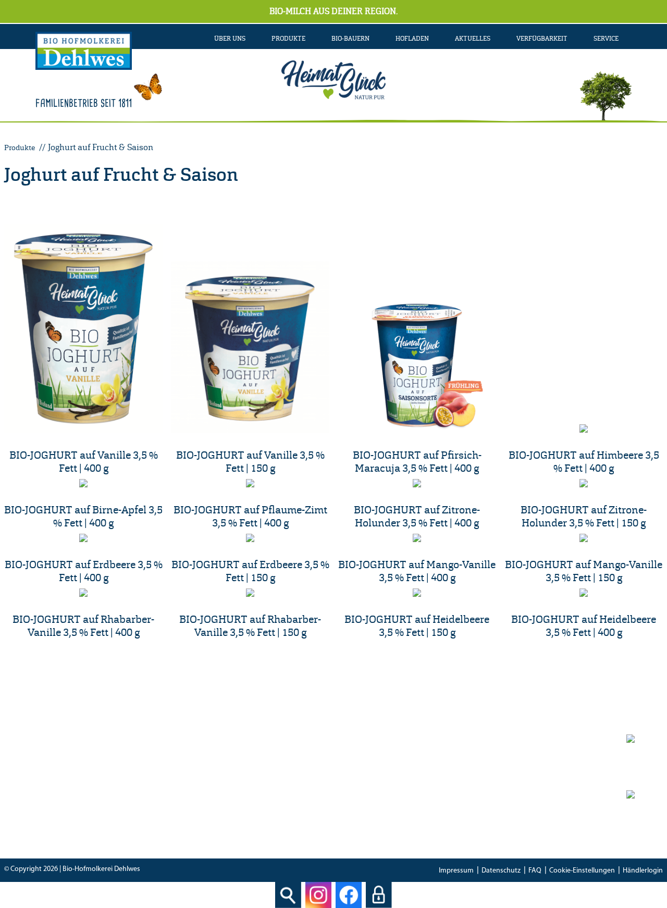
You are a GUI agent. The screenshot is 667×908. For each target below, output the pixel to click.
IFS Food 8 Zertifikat (483, 809)
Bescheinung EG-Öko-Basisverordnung (516, 794)
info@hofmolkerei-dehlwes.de (223, 809)
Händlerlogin (643, 871)
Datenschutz (501, 871)
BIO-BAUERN (350, 38)
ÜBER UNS (229, 38)
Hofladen (412, 38)
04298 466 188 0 (243, 780)
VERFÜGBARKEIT (541, 38)
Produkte (19, 147)
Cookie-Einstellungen (582, 871)
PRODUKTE (288, 38)
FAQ (534, 871)
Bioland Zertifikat (479, 780)
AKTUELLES (472, 38)
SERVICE (606, 38)
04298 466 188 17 (234, 794)
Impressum (456, 871)
